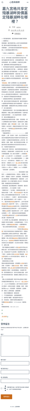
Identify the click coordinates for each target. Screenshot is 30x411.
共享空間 (16, 254)
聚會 (8, 215)
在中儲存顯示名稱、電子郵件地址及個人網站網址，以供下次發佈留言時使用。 (16, 388)
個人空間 (18, 163)
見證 (24, 85)
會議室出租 (11, 206)
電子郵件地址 (5, 368)
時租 (14, 124)
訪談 (19, 247)
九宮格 (22, 263)
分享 (16, 215)
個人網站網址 (4, 377)
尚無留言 (17, 34)
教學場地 (12, 202)
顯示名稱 (3, 360)
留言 (2, 334)
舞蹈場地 (25, 48)
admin (19, 27)
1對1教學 (19, 53)
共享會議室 (18, 192)
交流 (6, 211)
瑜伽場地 (11, 240)
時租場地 (4, 83)
